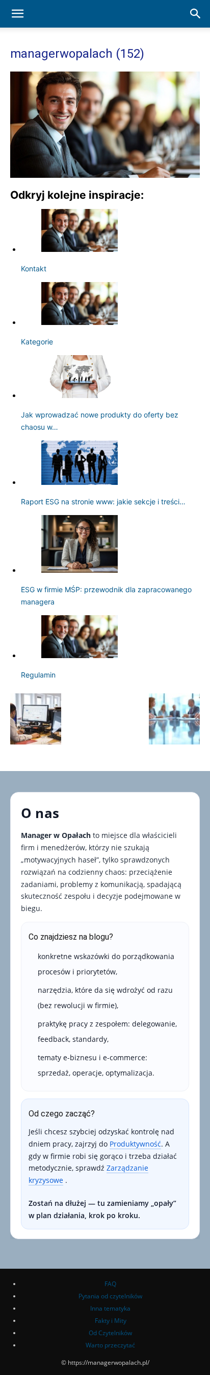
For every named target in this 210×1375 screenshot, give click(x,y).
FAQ (110, 1283)
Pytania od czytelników (110, 1296)
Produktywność (135, 1144)
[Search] (195, 14)
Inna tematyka (110, 1308)
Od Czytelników (110, 1333)
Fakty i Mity (110, 1320)
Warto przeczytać (110, 1345)
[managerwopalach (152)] (105, 175)
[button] (17, 14)
